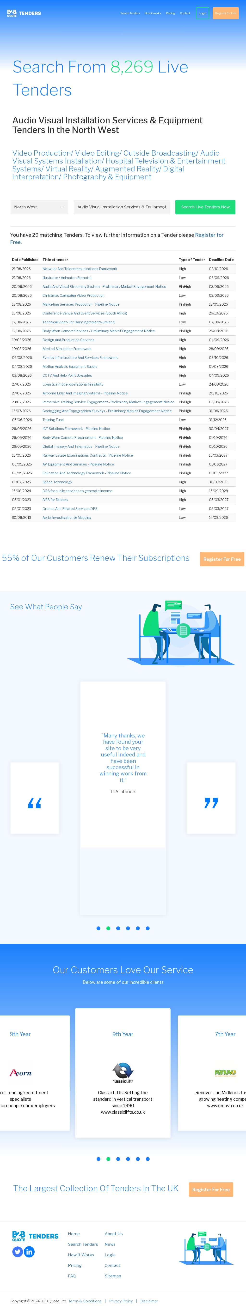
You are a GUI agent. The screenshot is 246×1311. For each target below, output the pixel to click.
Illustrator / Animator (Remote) (67, 278)
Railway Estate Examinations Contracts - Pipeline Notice (88, 455)
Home (74, 1233)
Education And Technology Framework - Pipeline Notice (87, 473)
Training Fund (53, 420)
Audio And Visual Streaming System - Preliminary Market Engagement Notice (104, 286)
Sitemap (113, 1276)
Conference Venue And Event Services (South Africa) (85, 313)
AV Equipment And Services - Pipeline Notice (78, 464)
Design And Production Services (68, 340)
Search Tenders (130, 13)
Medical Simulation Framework (67, 349)
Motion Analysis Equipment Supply (70, 366)
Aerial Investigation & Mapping (67, 517)
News (110, 1244)
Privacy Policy (121, 1301)
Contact (185, 13)
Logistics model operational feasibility (73, 384)
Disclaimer (149, 1301)
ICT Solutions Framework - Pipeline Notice (76, 429)
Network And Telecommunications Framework (80, 269)
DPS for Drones (55, 500)
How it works (153, 13)
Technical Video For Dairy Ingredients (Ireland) (79, 322)
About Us (114, 1233)
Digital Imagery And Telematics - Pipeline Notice (81, 446)
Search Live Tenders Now (205, 207)
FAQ (72, 1276)
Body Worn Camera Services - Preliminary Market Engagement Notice (99, 331)
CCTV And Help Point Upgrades (67, 375)
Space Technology (57, 482)
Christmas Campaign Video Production (74, 295)
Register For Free (225, 13)
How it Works (81, 1254)
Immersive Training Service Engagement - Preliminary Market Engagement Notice (108, 402)
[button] (98, 928)
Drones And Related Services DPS (70, 509)
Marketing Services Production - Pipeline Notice (81, 304)
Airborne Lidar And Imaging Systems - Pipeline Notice (85, 393)
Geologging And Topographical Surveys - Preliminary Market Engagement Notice (107, 411)
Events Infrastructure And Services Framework (80, 358)
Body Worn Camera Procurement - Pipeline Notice (83, 437)
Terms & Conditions (85, 1301)
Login (202, 13)
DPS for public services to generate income (77, 491)
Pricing (170, 13)
